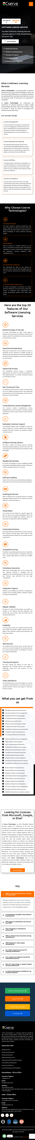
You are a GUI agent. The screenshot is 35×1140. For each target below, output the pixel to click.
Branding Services (6, 1049)
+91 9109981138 (6, 1100)
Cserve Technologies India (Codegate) (11, 1068)
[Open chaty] (4, 1136)
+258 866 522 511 (6, 1078)
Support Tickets (16, 998)
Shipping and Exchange (27, 1129)
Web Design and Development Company (12, 1060)
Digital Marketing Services (8, 1057)
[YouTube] (11, 1115)
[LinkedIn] (7, 1115)
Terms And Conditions (7, 1129)
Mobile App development (8, 1052)
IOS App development (7, 1055)
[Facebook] (2, 1115)
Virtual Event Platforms (7, 1065)
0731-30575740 (14, 1100)
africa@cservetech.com (7, 1082)
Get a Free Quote (17, 870)
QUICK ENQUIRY (11, 41)
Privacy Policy (17, 1129)
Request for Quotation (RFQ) (16, 990)
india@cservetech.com (7, 1104)
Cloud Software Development (9, 1062)
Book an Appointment (16, 1006)
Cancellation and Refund (18, 1131)
